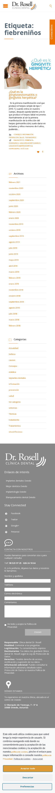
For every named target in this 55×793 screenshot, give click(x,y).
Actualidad (13, 348)
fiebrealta (29, 140)
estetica (12, 372)
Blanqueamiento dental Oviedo (20, 497)
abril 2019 (13, 266)
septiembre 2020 (16, 200)
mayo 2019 (13, 260)
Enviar (37, 632)
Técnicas (13, 414)
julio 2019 (13, 248)
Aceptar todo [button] (28, 768)
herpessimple (14, 149)
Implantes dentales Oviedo (18, 480)
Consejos (18, 135)
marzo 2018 (14, 319)
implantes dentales (17, 378)
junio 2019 (13, 254)
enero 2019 (14, 284)
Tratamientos (30, 137)
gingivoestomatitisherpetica (21, 146)
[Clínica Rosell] (30, 6)
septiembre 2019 (16, 236)
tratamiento (14, 420)
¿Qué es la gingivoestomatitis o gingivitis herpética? (23, 95)
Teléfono (8, 584)
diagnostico (19, 140)
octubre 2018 (14, 295)
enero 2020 (14, 218)
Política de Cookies (22, 758)
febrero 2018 (14, 325)
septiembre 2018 (16, 301)
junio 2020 (13, 206)
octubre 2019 (14, 230)
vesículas (24, 149)
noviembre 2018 (16, 289)
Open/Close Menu (6, 6)
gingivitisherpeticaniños (30, 143)
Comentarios (10, 602)
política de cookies (19, 751)
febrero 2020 (14, 212)
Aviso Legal (38, 758)
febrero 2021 (14, 182)
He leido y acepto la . (22, 625)
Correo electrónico (13, 593)
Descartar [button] (28, 777)
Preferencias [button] (27, 786)
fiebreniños (14, 143)
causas (12, 360)
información (27, 135)
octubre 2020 (14, 194)
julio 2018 (13, 313)
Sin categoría (14, 402)
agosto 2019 (14, 242)
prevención (13, 137)
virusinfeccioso (15, 431)
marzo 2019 (14, 272)
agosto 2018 (14, 307)
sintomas (13, 408)
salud (21, 137)
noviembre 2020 (16, 188)
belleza (12, 354)
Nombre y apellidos (13, 576)
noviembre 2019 (16, 224)
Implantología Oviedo (16, 491)
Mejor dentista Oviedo (16, 486)
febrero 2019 (14, 278)
